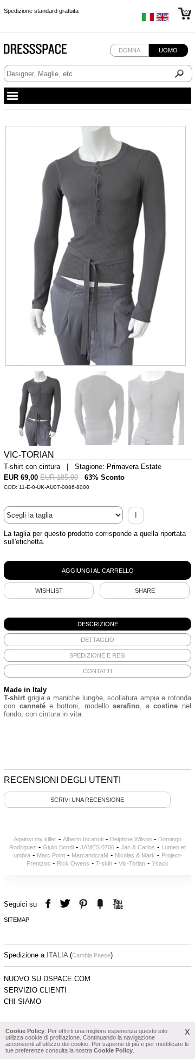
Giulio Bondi (58, 847)
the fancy (100, 904)
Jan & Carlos (138, 847)
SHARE (145, 590)
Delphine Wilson (131, 839)
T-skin (104, 863)
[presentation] (97, 624)
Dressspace (45, 51)
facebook (49, 904)
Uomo (168, 50)
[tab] (97, 624)
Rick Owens (73, 863)
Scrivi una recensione (87, 799)
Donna (129, 50)
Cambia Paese (91, 955)
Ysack (160, 863)
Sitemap (16, 919)
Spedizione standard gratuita (41, 11)
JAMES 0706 (97, 847)
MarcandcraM (90, 855)
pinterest (83, 904)
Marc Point (51, 855)
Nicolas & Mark (135, 855)
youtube (116, 904)
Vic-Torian (132, 863)
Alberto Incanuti (83, 839)
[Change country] (147, 19)
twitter (66, 904)
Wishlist (49, 590)
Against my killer (35, 839)
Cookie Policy (24, 1031)
